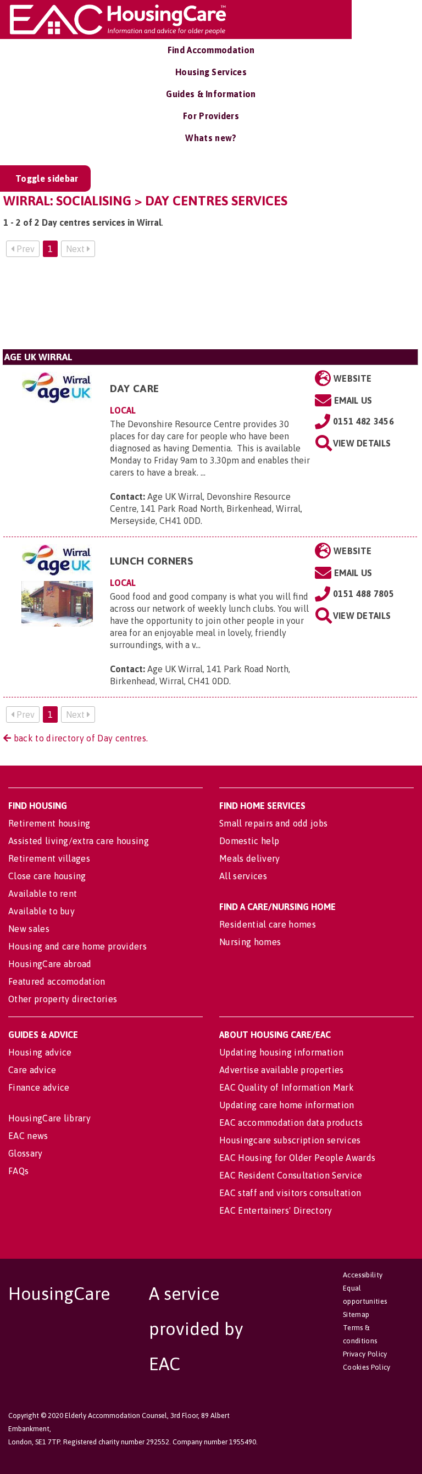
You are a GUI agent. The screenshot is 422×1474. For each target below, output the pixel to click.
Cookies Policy (366, 1367)
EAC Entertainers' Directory (275, 1210)
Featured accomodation (57, 981)
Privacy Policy (365, 1354)
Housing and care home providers (77, 946)
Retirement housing (49, 823)
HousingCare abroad (50, 964)
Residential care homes (267, 924)
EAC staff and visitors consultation (290, 1193)
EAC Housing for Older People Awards (297, 1158)
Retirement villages (49, 858)
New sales (28, 929)
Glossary (25, 1153)
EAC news (28, 1136)
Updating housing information (281, 1052)
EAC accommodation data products (291, 1122)
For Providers (211, 116)
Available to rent (42, 893)
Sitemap (356, 1314)
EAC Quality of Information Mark (286, 1087)
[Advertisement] (210, 307)
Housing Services (211, 72)
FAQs (18, 1171)
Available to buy (41, 911)
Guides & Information (211, 94)
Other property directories (62, 999)
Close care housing (47, 876)
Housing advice (39, 1052)
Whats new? (210, 138)
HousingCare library (49, 1118)
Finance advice (38, 1087)
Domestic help (249, 841)
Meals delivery (249, 858)
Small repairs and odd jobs (273, 823)
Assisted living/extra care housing (78, 841)
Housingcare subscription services (290, 1140)
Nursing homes (250, 942)
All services (243, 876)
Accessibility (362, 1275)
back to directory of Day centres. (79, 738)
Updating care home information (286, 1105)
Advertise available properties (281, 1070)
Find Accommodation (211, 50)
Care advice (32, 1070)
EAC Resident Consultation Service (291, 1175)
